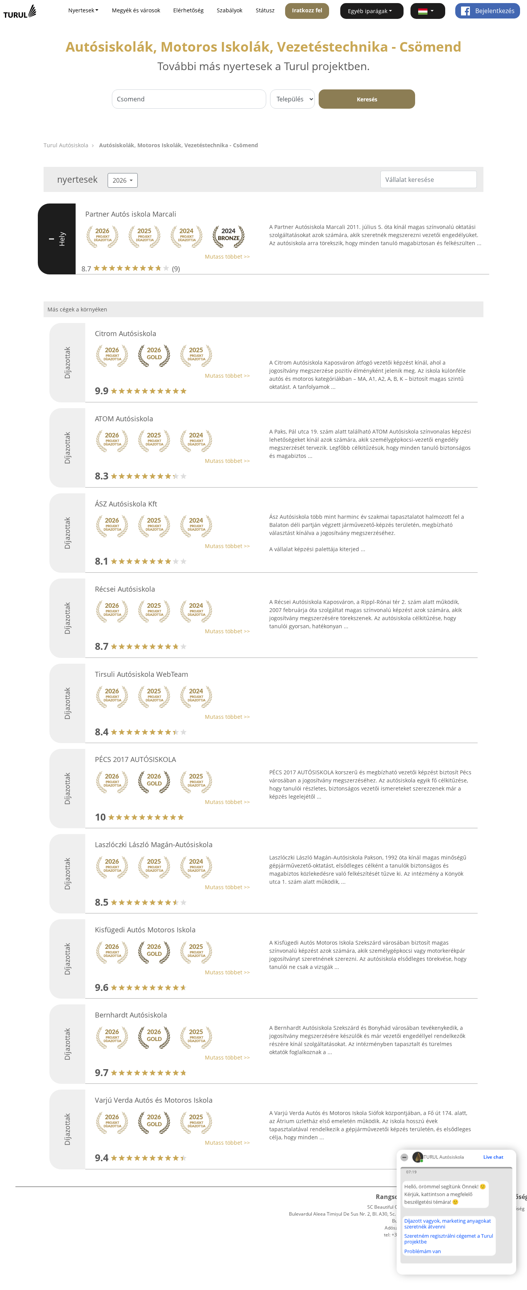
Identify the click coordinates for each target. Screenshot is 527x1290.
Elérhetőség (188, 10)
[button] (427, 11)
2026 (120, 180)
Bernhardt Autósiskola (131, 1014)
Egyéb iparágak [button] (367, 11)
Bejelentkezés (494, 11)
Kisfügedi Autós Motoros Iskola (145, 929)
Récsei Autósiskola (125, 589)
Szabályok (229, 10)
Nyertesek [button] (81, 10)
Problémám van (422, 1251)
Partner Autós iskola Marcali (130, 214)
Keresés (367, 99)
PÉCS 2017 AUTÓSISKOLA (135, 759)
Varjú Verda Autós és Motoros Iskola (154, 1100)
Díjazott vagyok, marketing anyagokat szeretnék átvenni (447, 1223)
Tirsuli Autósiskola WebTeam (141, 674)
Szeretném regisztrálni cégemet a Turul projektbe (448, 1238)
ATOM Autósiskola (124, 418)
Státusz (265, 10)
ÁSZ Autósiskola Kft (126, 503)
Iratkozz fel (307, 10)
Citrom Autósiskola (125, 333)
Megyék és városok (136, 10)
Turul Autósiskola (66, 145)
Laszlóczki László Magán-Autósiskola (154, 844)
